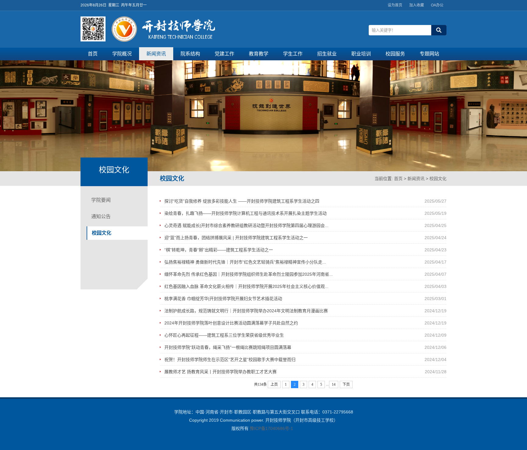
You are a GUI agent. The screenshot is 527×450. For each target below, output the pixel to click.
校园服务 (395, 53)
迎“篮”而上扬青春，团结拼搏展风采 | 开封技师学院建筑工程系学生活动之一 (236, 237)
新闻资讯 (156, 53)
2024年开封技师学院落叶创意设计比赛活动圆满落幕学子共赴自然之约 (231, 323)
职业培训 (361, 53)
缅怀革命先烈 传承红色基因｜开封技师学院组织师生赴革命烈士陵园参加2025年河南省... (248, 274)
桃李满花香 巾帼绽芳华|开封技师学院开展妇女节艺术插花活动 (223, 298)
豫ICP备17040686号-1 (271, 428)
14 (333, 384)
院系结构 (190, 53)
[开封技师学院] (163, 40)
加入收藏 (416, 5)
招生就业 (327, 53)
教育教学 (258, 53)
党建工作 (224, 53)
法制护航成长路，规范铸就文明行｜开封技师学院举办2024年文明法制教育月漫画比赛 (246, 310)
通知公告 (101, 216)
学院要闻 (101, 200)
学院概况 (122, 53)
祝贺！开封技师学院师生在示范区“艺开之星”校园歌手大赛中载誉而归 (230, 359)
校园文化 (437, 178)
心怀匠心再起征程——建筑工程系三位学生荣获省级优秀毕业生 (224, 335)
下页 (346, 384)
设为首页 (395, 5)
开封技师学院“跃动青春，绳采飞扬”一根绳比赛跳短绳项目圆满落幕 (227, 347)
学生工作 (293, 53)
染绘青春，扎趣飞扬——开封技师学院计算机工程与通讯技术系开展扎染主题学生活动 (245, 213)
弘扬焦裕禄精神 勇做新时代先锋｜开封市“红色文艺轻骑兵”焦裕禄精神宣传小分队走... (245, 262)
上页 (274, 384)
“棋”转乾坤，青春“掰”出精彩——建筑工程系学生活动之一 (218, 249)
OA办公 (437, 5)
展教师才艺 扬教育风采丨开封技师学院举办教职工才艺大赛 (220, 371)
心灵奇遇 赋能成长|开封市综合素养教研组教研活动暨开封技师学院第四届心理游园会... (246, 225)
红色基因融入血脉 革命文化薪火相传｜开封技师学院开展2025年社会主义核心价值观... (246, 286)
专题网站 (429, 53)
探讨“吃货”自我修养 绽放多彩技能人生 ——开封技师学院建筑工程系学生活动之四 (241, 201)
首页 (93, 53)
